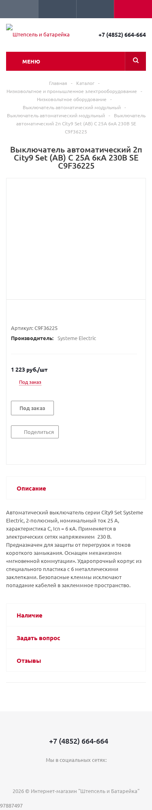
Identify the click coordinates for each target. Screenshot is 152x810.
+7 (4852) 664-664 (122, 34)
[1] (15, 313)
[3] (30, 313)
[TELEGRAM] (76, 773)
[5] (45, 313)
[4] (38, 313)
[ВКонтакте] (59, 773)
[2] (22, 313)
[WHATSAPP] (92, 773)
